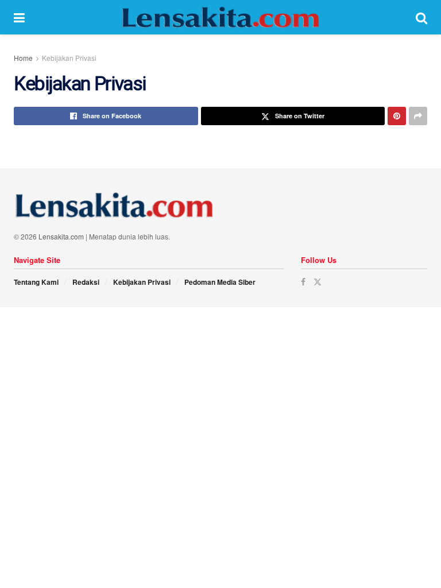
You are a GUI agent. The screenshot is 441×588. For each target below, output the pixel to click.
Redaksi (85, 282)
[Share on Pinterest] (397, 116)
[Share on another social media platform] (418, 116)
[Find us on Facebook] (303, 281)
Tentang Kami (36, 282)
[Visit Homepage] (220, 17)
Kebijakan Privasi (69, 58)
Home (23, 58)
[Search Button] (421, 17)
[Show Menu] (19, 17)
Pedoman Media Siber (220, 282)
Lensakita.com (61, 236)
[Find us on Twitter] (318, 281)
